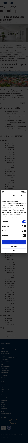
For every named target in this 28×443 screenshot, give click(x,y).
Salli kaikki (14, 242)
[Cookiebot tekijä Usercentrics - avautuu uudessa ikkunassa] (20, 192)
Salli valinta (14, 246)
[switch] (24, 226)
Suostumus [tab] (5, 195)
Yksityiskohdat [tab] (14, 195)
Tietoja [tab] (23, 195)
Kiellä (14, 250)
